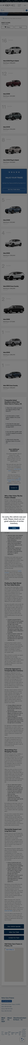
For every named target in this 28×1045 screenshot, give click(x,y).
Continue (14, 528)
